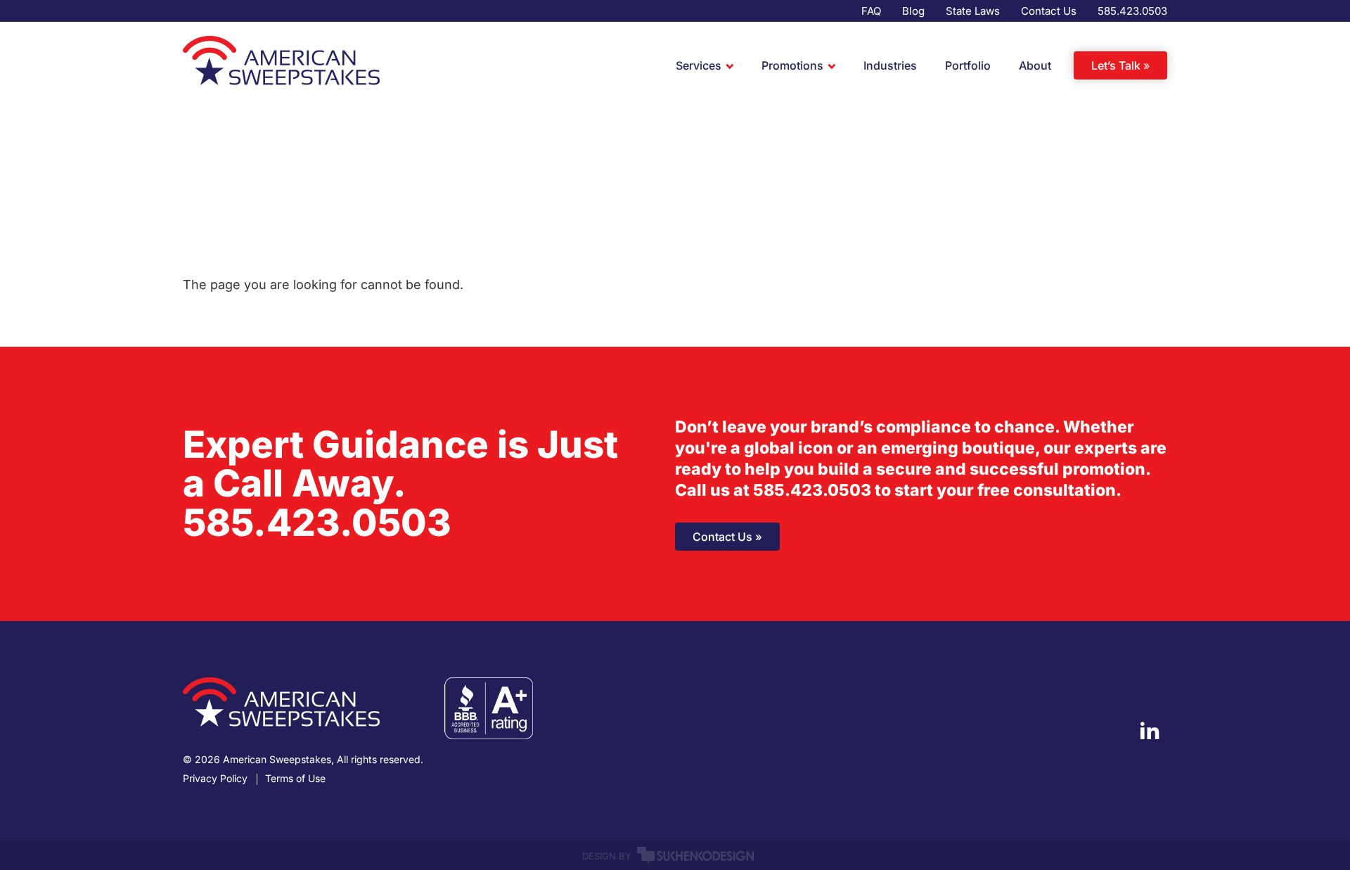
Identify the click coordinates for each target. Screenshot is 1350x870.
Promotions (792, 65)
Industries (890, 65)
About (1035, 65)
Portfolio (968, 65)
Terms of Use (295, 778)
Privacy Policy (215, 778)
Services (698, 65)
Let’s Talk (1115, 65)
